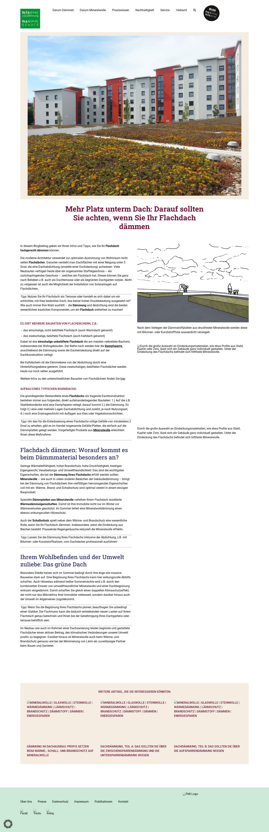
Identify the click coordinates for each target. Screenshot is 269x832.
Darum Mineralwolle (93, 10)
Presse (42, 801)
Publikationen (103, 801)
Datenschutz (60, 801)
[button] (8, 824)
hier (122, 378)
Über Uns (26, 801)
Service (165, 10)
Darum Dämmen (63, 10)
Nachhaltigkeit (144, 10)
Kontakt (123, 801)
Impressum (81, 801)
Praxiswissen (120, 10)
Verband (181, 10)
